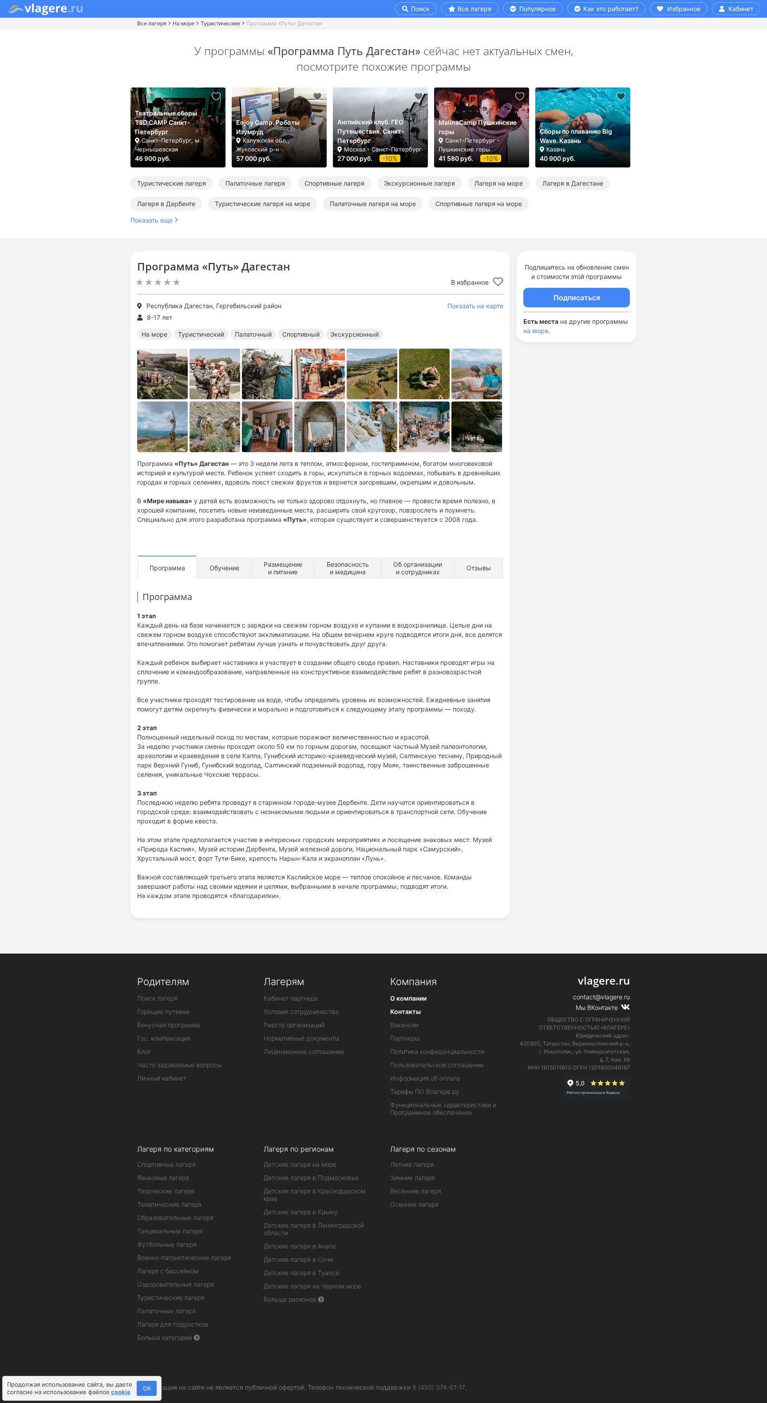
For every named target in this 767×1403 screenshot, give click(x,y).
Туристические (220, 23)
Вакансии (404, 1025)
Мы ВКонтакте (598, 1007)
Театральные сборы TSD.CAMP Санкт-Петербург (166, 122)
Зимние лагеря (412, 1177)
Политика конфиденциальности (437, 1051)
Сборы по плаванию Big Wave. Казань (576, 135)
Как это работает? (609, 8)
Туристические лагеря (171, 183)
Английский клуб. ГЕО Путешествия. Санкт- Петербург (370, 131)
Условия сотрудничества (301, 1011)
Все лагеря (474, 8)
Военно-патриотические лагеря (184, 1257)
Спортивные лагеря (334, 183)
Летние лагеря (412, 1164)
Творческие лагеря (165, 1191)
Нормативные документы (301, 1038)
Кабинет (740, 8)
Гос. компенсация (163, 1038)
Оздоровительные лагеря (175, 1284)
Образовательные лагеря (175, 1217)
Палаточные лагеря (255, 183)
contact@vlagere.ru (601, 997)
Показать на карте (475, 306)
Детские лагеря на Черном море (312, 1286)
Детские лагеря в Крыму (301, 1212)
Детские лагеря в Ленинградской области (314, 1228)
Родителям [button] (163, 981)
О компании (408, 998)
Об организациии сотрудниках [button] (417, 568)
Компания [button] (413, 981)
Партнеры (404, 1038)
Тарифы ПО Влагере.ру (424, 1091)
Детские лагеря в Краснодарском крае (314, 1194)
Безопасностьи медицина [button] (348, 568)
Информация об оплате (425, 1078)
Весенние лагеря (415, 1191)
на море (535, 330)
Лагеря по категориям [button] (175, 1149)
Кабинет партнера (291, 998)
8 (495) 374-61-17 (438, 1387)
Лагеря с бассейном (167, 1271)
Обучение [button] (224, 568)
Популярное (537, 8)
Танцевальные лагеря (170, 1231)
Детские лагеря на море (300, 1164)
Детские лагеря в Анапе (300, 1246)
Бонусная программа (169, 1025)
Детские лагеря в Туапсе (301, 1272)
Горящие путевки (163, 1011)
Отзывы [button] (479, 568)
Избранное (682, 8)
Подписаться (577, 297)
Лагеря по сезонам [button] (423, 1149)
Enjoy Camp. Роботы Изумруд (268, 127)
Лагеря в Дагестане (572, 183)
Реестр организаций (294, 1025)
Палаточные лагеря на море (373, 203)
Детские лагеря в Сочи (298, 1259)
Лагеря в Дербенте (166, 203)
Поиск (419, 8)
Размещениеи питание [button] (283, 568)
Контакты (405, 1011)
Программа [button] (167, 568)
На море (183, 23)
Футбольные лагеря (167, 1244)
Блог (144, 1051)
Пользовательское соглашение (436, 1065)
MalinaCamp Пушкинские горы (478, 127)
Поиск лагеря (157, 998)
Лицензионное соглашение (304, 1051)
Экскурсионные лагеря (419, 183)
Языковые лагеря (163, 1177)
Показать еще (151, 220)
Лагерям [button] (284, 981)
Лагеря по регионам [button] (299, 1149)
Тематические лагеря (169, 1204)
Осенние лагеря (414, 1204)
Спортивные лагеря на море (478, 203)
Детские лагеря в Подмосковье (311, 1177)
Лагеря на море (498, 183)
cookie (120, 1391)
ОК (147, 1388)
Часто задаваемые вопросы (179, 1065)
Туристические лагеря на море (262, 203)
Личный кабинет (161, 1078)
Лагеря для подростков (172, 1324)
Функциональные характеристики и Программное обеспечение (443, 1108)
